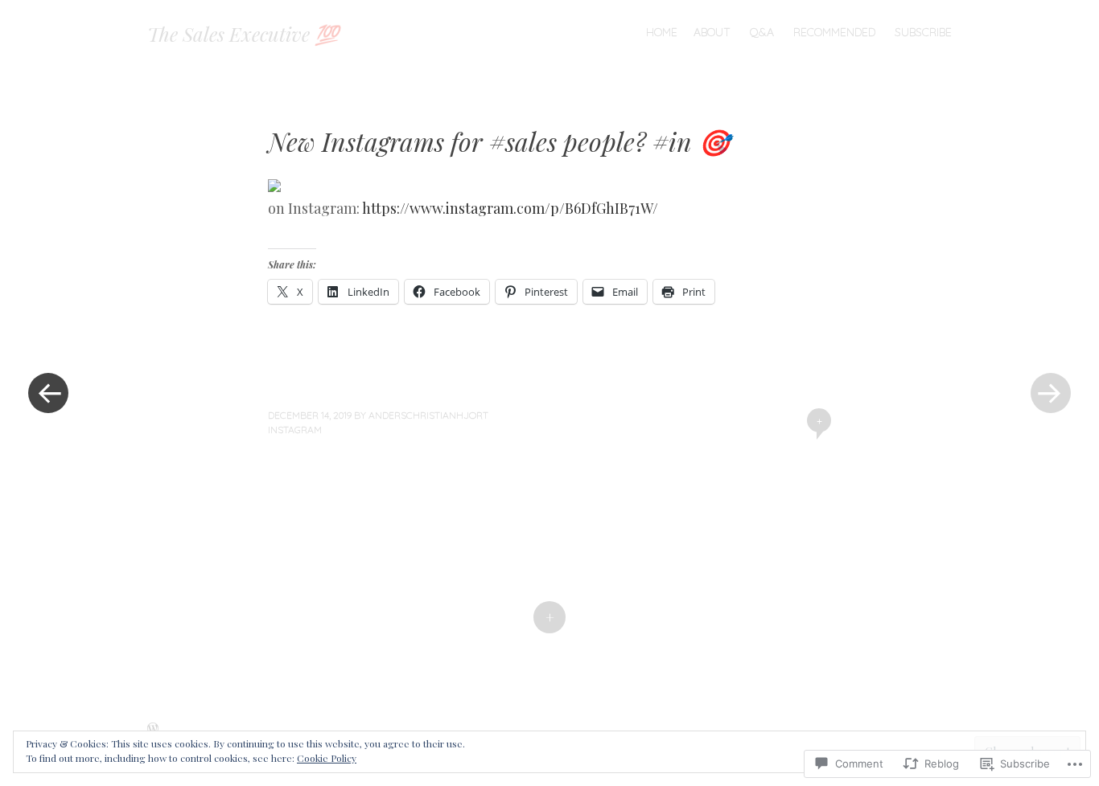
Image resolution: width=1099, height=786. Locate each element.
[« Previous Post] (48, 393)
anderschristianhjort (428, 415)
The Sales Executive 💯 (243, 34)
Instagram (295, 430)
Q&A (762, 32)
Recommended (834, 32)
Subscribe (923, 32)
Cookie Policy (326, 757)
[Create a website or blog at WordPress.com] (152, 729)
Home (661, 32)
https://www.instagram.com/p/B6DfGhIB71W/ (510, 208)
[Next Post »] (1050, 393)
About (712, 32)
